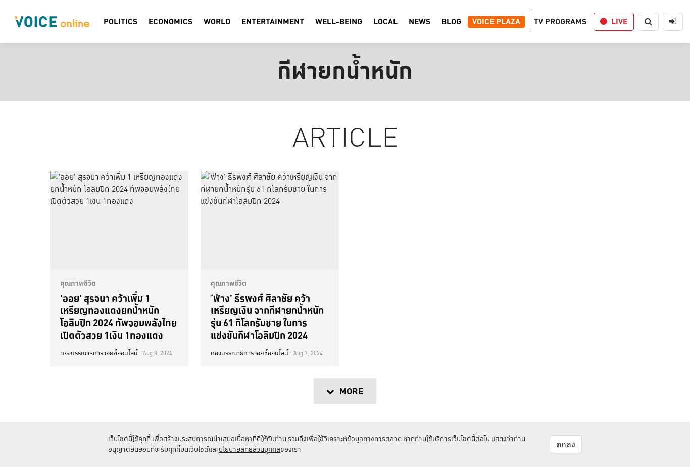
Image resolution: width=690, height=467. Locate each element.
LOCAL (385, 22)
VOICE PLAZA (496, 22)
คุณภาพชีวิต (78, 283)
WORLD (217, 22)
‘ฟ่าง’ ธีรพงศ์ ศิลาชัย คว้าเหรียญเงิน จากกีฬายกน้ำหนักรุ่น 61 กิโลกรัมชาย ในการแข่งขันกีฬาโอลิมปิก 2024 (267, 316)
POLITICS (120, 22)
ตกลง (565, 444)
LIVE (619, 21)
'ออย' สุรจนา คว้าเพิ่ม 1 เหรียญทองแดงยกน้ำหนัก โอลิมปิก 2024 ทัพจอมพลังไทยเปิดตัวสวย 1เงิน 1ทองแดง (118, 316)
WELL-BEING (338, 22)
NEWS (419, 22)
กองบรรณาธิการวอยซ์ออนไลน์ (99, 353)
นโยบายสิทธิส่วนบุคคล (249, 449)
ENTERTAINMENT (272, 22)
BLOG (451, 22)
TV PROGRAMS (560, 21)
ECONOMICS (170, 22)
